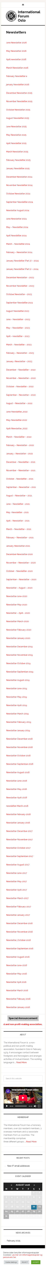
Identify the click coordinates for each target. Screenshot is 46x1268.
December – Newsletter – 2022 (21, 370)
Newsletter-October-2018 (18, 755)
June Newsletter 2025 (16, 126)
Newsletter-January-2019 (18, 730)
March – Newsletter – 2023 (18, 344)
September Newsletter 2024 (19, 202)
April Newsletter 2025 (16, 143)
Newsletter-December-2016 (19, 923)
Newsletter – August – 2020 (19, 588)
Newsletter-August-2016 (18, 957)
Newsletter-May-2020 (16, 604)
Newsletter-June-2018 (16, 781)
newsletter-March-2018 (17, 806)
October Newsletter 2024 (18, 193)
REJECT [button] (25, 1262)
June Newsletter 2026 (16, 42)
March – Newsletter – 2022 (18, 437)
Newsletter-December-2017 (19, 831)
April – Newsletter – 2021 (18, 521)
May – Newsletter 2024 (17, 227)
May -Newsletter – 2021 (17, 512)
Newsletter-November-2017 (19, 839)
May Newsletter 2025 (16, 135)
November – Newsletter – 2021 (20, 470)
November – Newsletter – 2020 (21, 562)
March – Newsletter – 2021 (18, 529)
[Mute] (35, 1106)
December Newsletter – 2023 (20, 277)
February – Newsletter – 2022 (20, 445)
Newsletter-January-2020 (18, 638)
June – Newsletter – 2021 (18, 504)
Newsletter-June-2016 (16, 965)
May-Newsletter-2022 (16, 420)
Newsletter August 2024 (17, 210)
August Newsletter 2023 (17, 311)
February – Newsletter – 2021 (20, 537)
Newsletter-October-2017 (18, 848)
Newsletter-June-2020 (16, 596)
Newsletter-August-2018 (18, 772)
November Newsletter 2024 (19, 185)
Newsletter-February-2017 (18, 906)
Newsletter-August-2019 (18, 680)
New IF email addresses (18, 1166)
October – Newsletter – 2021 (19, 479)
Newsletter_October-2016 (18, 940)
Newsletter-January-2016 (18, 1007)
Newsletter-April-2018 (16, 797)
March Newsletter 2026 (17, 68)
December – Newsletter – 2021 (20, 462)
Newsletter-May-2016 (16, 974)
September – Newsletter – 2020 (21, 579)
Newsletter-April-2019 (16, 705)
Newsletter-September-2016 (19, 948)
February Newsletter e (16, 76)
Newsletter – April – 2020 (18, 613)
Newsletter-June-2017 (16, 873)
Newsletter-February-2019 (18, 722)
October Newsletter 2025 (18, 110)
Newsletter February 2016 (18, 999)
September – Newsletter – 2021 (21, 487)
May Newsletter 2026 (16, 51)
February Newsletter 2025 (18, 160)
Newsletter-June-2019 (16, 688)
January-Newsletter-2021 (18, 546)
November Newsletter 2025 (19, 101)
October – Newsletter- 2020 (19, 571)
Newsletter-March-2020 (17, 621)
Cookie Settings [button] (11, 1262)
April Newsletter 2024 (16, 235)
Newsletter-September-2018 (19, 764)
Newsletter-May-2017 (16, 881)
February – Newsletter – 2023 (20, 353)
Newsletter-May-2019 (16, 697)
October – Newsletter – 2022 (19, 386)
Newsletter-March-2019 (17, 713)
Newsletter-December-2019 (19, 646)
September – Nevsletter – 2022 (21, 395)
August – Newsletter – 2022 (19, 403)
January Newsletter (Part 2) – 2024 (22, 261)
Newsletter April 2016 (16, 982)
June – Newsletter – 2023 (18, 319)
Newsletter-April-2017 (16, 890)
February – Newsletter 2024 (19, 252)
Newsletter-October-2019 (18, 663)
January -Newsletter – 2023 (19, 361)
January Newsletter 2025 (18, 168)
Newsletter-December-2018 (19, 739)
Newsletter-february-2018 (18, 814)
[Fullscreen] (39, 1106)
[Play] (7, 1106)
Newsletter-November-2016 (19, 932)
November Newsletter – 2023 (20, 286)
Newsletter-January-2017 (18, 915)
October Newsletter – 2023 (19, 294)
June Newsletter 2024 (16, 219)
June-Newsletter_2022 (16, 412)
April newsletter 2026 (16, 59)
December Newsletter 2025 (19, 93)
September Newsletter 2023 (19, 302)
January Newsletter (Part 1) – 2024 (22, 269)
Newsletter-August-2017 (17, 864)
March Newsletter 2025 (17, 151)
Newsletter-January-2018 (18, 823)
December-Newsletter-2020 (19, 554)
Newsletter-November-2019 (19, 655)
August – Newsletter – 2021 (19, 495)
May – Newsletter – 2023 (18, 328)
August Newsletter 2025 (17, 118)
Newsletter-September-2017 (19, 856)
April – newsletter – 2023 (17, 336)
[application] (23, 1098)
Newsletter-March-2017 (17, 898)
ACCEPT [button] (36, 1262)
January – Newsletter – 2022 (19, 453)
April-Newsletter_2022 (16, 428)
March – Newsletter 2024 (18, 244)
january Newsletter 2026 (17, 84)
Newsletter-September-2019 (19, 672)
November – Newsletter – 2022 (21, 378)
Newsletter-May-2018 (16, 789)
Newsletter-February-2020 (18, 630)
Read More (21, 1062)
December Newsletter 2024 (19, 177)
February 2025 (13, 1241)
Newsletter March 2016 (17, 990)
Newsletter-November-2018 (19, 747)
